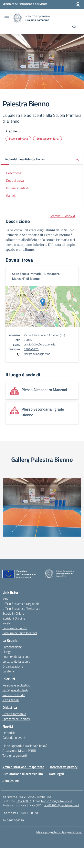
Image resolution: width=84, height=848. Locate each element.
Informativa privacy (63, 766)
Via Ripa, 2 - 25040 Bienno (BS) (32, 796)
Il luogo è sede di (17, 188)
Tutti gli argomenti (14, 755)
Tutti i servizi (10, 699)
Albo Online (10, 780)
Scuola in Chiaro (13, 613)
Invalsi (6, 623)
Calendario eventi (14, 737)
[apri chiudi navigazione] (6, 18)
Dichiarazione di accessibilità (22, 773)
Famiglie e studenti (15, 690)
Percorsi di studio (13, 695)
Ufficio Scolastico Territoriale (21, 608)
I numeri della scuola (16, 656)
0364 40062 (23, 801)
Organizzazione (12, 666)
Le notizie (8, 732)
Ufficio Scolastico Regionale (21, 603)
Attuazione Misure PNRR (19, 750)
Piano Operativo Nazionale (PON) (24, 745)
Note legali (56, 773)
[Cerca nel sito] (74, 27)
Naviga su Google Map (37, 354)
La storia (8, 671)
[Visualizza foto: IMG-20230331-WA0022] (42, 507)
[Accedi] (78, 4)
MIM (5, 598)
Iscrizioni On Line (13, 618)
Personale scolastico (16, 685)
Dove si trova (15, 180)
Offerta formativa (14, 713)
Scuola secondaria (47, 138)
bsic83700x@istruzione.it (39, 344)
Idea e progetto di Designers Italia (59, 832)
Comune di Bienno (14, 628)
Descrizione (13, 172)
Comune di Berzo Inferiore (19, 633)
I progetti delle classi (16, 718)
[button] (42, 159)
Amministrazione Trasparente (23, 766)
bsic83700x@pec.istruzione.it (61, 805)
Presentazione (12, 646)
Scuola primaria (18, 138)
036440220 (31, 349)
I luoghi (7, 651)
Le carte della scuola (16, 661)
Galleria (11, 195)
